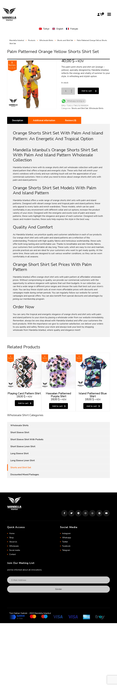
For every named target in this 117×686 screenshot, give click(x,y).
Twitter (65, 542)
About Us (13, 542)
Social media (14, 550)
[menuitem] (44, 29)
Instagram (66, 533)
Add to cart (86, 90)
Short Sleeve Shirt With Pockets (26, 439)
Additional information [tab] (44, 120)
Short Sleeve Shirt (19, 432)
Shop (11, 538)
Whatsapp (66, 538)
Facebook (66, 546)
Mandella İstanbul (16, 40)
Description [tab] (17, 120)
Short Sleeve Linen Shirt (22, 446)
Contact (12, 554)
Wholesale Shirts (96, 108)
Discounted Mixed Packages (24, 474)
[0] (101, 14)
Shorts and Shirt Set (79, 108)
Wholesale (14, 546)
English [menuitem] (59, 28)
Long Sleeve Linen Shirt (22, 460)
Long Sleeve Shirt (19, 453)
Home (11, 533)
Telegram (66, 550)
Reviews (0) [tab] (70, 120)
